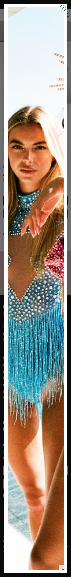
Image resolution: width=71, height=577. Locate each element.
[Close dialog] (63, 8)
